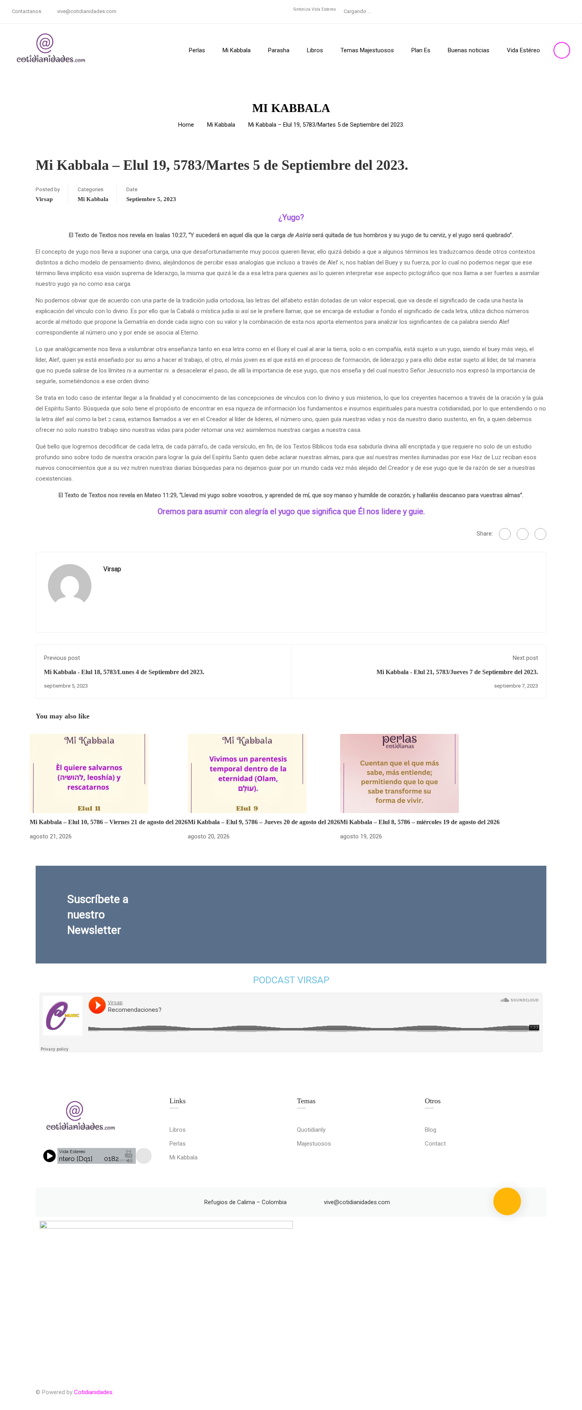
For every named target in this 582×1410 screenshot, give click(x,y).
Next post (525, 657)
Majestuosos (314, 1143)
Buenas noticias (468, 50)
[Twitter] (523, 534)
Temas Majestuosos (367, 50)
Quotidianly (311, 1129)
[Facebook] (505, 534)
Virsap (44, 199)
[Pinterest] (540, 534)
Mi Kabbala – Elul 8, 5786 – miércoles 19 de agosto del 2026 (420, 822)
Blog (430, 1129)
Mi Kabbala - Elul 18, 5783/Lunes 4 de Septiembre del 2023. (124, 672)
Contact (435, 1143)
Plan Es (420, 50)
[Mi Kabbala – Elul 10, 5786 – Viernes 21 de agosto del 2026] (89, 773)
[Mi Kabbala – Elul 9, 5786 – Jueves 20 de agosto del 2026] (247, 773)
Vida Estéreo (523, 50)
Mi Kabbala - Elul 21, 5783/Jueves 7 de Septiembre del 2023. (457, 672)
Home (186, 124)
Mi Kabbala (237, 50)
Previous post (62, 657)
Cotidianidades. (94, 1392)
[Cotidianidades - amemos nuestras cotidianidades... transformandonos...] (51, 50)
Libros (315, 50)
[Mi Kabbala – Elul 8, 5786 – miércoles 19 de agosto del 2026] (399, 773)
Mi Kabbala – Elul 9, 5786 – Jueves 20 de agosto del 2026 (264, 822)
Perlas (197, 50)
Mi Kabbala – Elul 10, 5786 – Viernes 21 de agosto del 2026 (109, 822)
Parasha (278, 50)
